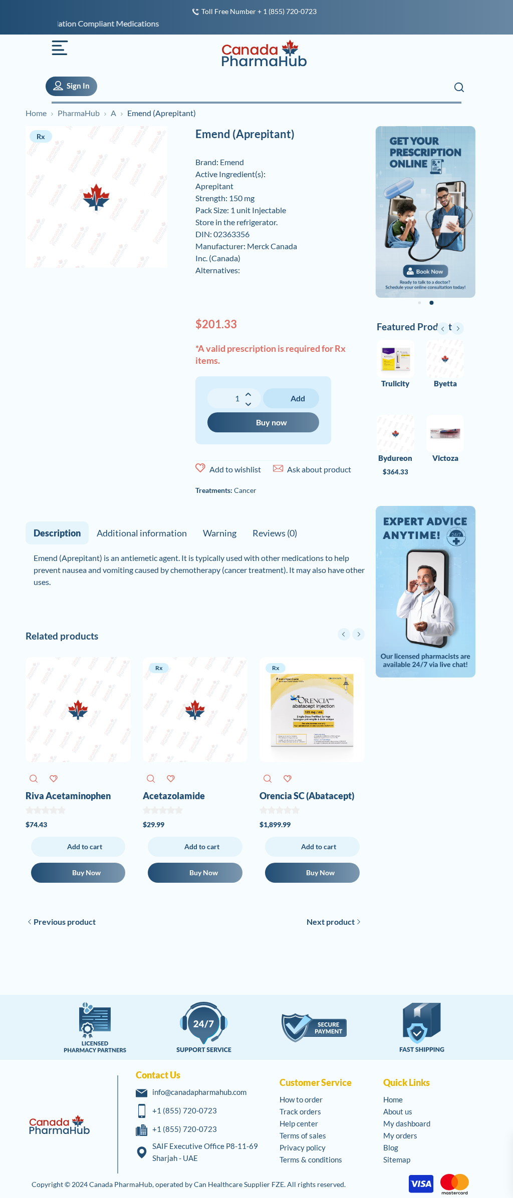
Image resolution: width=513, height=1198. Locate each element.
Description (57, 532)
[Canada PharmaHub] (258, 53)
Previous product (65, 921)
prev (344, 634)
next (358, 634)
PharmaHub (79, 113)
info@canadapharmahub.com (199, 1091)
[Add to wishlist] (200, 468)
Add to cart (292, 400)
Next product (331, 921)
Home (36, 113)
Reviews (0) (274, 532)
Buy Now (86, 872)
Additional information (142, 532)
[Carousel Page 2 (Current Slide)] (431, 303)
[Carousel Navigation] (351, 634)
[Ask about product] (278, 468)
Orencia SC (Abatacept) (307, 795)
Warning (219, 532)
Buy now (271, 422)
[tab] (57, 532)
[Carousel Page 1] (419, 303)
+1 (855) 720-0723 (184, 1110)
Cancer (245, 490)
